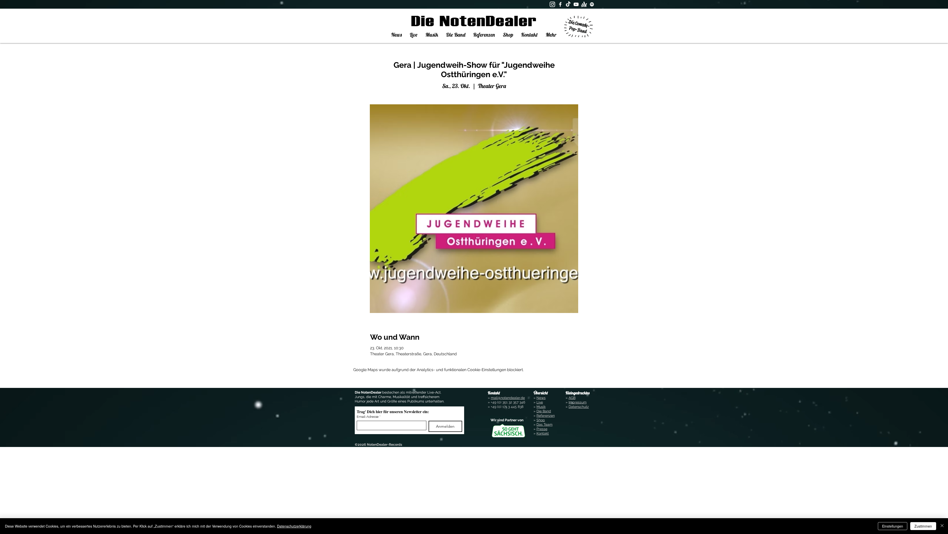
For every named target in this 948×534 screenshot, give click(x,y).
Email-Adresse (368, 417)
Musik (541, 407)
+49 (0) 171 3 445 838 (507, 407)
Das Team (544, 424)
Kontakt (542, 433)
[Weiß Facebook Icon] (560, 4)
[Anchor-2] (584, 4)
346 (521, 402)
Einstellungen (892, 526)
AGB (572, 398)
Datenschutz (579, 407)
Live (539, 402)
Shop (540, 420)
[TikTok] (568, 4)
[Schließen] (942, 526)
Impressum (578, 402)
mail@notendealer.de (508, 398)
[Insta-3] (552, 4)
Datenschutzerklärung (294, 526)
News (541, 398)
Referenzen (545, 416)
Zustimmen (923, 526)
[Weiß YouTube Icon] (576, 4)
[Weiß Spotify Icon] (592, 4)
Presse (541, 429)
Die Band (543, 411)
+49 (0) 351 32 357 (504, 402)
